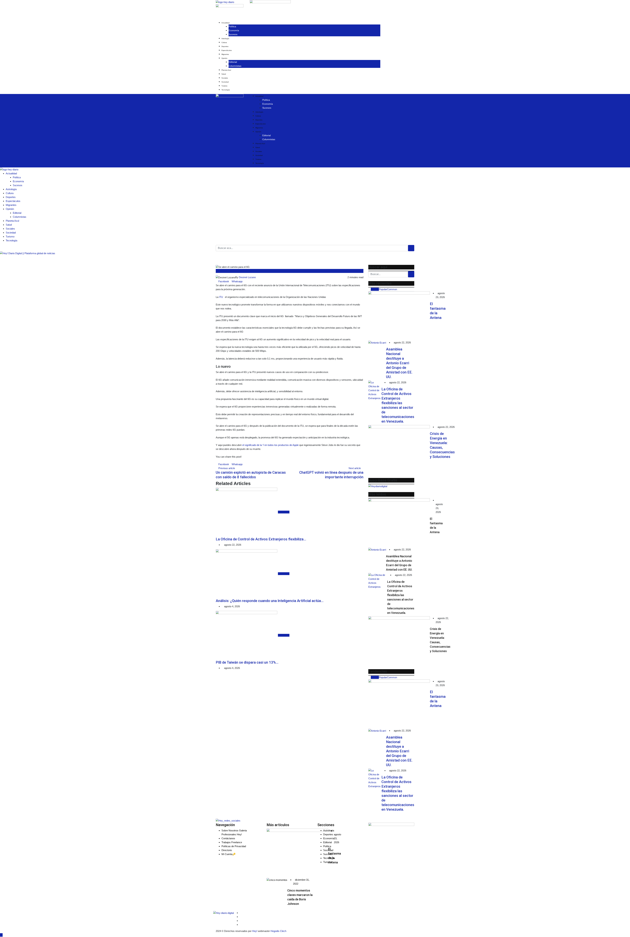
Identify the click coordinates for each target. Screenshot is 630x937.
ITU (220, 297)
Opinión (224, 58)
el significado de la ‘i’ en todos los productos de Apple (270, 445)
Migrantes (225, 54)
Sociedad (225, 82)
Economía (234, 30)
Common (392, 289)
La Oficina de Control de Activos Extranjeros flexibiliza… (261, 539)
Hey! (255, 931)
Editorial (233, 62)
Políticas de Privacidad (233, 846)
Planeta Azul (226, 70)
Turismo (224, 86)
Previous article (226, 468)
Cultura (224, 42)
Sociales (224, 78)
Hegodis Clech (278, 931)
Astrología (225, 38)
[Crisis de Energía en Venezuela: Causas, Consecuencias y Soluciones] (399, 449)
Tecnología (225, 90)
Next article (355, 468)
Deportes (224, 46)
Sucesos (233, 34)
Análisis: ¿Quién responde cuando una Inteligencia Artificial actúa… (270, 601)
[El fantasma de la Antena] (399, 316)
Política (232, 26)
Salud (223, 74)
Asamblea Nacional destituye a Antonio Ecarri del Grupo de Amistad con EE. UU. (399, 363)
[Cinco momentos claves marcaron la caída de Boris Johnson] (277, 880)
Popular (383, 289)
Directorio (226, 850)
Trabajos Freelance (231, 842)
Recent (375, 289)
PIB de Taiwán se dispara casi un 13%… (247, 662)
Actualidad (225, 23)
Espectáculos (226, 50)
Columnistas (235, 66)
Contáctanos (228, 838)
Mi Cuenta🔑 (228, 854)
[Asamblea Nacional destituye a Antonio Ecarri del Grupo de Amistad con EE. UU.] (377, 343)
